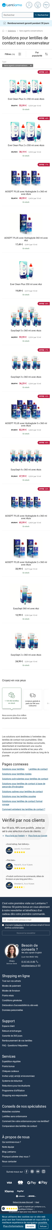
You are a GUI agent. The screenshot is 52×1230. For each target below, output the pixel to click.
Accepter (30, 1226)
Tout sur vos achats (11, 980)
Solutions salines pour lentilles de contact (22, 791)
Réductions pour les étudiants (16, 1085)
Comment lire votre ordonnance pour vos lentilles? (25, 1121)
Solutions (12, 30)
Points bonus (8, 1066)
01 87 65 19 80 (28, 961)
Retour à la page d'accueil (23, 1202)
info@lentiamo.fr (29, 965)
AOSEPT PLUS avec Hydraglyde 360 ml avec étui (26, 239)
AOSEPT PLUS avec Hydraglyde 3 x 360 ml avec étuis (26, 192)
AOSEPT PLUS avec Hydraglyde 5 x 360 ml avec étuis (26, 424)
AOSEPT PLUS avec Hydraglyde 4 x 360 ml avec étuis (26, 517)
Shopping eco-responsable (14, 1095)
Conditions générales (12, 1000)
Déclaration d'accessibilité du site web (20, 1005)
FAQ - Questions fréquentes (15, 1045)
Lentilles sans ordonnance (14, 1116)
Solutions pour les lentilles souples (19, 796)
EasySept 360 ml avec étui (26, 608)
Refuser (43, 1226)
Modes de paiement (11, 985)
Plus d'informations (13, 1226)
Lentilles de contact (38, 769)
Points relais (8, 995)
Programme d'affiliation (13, 1090)
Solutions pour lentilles (13, 769)
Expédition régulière (11, 1061)
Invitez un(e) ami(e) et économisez (18, 1075)
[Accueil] (3, 31)
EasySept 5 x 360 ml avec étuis (26, 330)
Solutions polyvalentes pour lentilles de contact (25, 778)
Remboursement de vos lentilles (17, 1040)
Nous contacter (9, 1161)
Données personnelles (12, 1010)
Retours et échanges (11, 1030)
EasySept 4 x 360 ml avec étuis (26, 469)
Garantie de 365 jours (12, 1035)
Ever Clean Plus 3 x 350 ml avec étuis (26, 99)
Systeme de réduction (12, 1080)
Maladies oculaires (11, 1111)
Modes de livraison (11, 990)
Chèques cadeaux (10, 1071)
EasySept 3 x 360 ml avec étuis (26, 377)
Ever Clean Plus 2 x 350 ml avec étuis (26, 145)
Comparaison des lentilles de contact (19, 1126)
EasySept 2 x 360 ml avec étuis (26, 655)
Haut (37, 1202)
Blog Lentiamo (9, 1151)
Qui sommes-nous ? (11, 1142)
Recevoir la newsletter (26, 933)
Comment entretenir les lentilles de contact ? (23, 809)
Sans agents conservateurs (15, 65)
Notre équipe (8, 1146)
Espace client (8, 1026)
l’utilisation (18, 925)
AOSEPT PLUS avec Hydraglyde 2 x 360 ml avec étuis (26, 563)
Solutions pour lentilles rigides (16, 773)
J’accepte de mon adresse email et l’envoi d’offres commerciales (27, 926)
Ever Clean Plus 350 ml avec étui (26, 284)
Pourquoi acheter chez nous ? (16, 1156)
